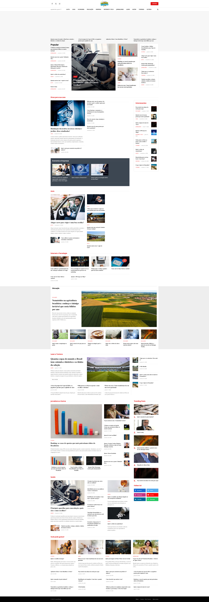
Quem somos (155, 599)
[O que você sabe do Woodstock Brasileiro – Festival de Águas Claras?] (145, 547)
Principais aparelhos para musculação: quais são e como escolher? (85, 82)
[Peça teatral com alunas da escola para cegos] (154, 109)
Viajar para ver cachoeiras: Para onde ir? (147, 72)
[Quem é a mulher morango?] (63, 547)
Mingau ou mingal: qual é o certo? (94, 344)
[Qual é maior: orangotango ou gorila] (60, 334)
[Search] (157, 9)
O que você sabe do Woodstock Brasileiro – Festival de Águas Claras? (145, 559)
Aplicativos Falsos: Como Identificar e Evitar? (117, 39)
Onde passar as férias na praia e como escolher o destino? (141, 141)
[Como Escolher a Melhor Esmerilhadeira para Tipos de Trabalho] (76, 460)
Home (137, 599)
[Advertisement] (104, 26)
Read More (55, 379)
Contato (154, 3)
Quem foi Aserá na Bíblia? (110, 435)
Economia (81, 9)
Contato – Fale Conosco (145, 599)
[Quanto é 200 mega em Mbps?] (154, 132)
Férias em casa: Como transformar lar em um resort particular (127, 86)
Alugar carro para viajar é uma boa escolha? (148, 56)
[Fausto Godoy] (146, 425)
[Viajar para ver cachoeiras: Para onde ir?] (135, 360)
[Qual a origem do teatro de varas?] (154, 124)
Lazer (128, 9)
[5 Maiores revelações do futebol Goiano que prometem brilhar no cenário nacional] (126, 427)
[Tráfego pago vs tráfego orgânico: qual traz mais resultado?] (100, 261)
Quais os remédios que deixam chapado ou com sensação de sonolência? (118, 497)
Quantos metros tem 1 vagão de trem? (60, 80)
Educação (90, 9)
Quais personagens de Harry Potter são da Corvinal (118, 559)
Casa (73, 9)
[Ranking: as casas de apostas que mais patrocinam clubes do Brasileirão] (127, 50)
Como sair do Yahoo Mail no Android (120, 269)
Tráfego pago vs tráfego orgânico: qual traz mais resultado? (99, 269)
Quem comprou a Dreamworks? (79, 177)
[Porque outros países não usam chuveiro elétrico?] (131, 334)
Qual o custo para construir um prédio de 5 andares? (71, 149)
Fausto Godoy (54, 87)
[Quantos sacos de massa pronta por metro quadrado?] (154, 116)
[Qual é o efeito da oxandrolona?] (154, 151)
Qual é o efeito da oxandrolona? (58, 74)
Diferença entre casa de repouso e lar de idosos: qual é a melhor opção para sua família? (96, 103)
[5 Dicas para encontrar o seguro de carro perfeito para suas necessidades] (96, 199)
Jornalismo (120, 9)
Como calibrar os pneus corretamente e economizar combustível (70, 238)
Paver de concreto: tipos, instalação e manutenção (95, 120)
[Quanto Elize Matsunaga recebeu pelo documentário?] (94, 460)
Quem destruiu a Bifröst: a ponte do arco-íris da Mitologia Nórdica (148, 345)
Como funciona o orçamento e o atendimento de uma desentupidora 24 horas (95, 111)
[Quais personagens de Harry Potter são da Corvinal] (118, 547)
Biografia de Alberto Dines (143, 465)
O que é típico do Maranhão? (142, 165)
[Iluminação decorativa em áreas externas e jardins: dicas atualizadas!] (68, 113)
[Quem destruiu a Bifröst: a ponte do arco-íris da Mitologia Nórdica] (149, 334)
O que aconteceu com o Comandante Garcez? (115, 420)
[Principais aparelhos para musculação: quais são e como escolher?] (94, 67)
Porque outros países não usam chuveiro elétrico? (130, 344)
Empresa (98, 9)
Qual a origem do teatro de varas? (142, 123)
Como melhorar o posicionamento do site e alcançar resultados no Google (59, 269)
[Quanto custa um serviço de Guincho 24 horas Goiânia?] (96, 218)
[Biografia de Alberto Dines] (146, 457)
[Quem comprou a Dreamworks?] (80, 169)
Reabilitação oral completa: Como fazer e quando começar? (95, 497)
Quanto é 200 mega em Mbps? (78, 277)
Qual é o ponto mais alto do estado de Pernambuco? (148, 375)
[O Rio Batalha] (135, 368)
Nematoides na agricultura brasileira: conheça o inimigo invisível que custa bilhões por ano (145, 40)
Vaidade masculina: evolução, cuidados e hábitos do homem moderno (148, 80)
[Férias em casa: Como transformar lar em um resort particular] (127, 74)
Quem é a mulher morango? (57, 559)
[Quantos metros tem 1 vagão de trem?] (96, 236)
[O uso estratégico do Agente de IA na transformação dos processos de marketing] (80, 261)
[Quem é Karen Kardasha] (126, 455)
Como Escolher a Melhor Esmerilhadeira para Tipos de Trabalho (148, 48)
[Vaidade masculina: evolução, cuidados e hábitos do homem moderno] (55, 528)
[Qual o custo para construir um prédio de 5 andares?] (55, 150)
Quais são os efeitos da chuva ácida (113, 344)
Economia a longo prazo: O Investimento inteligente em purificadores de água (93, 523)
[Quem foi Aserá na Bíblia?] (126, 437)
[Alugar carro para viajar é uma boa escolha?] (68, 207)
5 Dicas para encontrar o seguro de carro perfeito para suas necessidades (96, 209)
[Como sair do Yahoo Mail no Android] (120, 261)
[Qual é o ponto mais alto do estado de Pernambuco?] (135, 376)
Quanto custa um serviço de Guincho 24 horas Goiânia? (96, 228)
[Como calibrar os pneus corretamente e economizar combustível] (55, 240)
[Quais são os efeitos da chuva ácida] (113, 334)
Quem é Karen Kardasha (110, 453)
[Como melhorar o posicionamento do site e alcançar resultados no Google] (60, 261)
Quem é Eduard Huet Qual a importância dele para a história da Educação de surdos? (59, 66)
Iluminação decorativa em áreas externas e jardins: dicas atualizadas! (66, 129)
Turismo (141, 9)
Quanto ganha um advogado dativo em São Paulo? (99, 178)
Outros (149, 9)
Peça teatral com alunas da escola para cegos (142, 108)
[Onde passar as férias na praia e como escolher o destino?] (154, 141)
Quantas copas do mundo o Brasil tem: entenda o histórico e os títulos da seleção (62, 40)
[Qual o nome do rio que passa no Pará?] (78, 334)
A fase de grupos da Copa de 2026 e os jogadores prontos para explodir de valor (89, 40)
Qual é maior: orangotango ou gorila (59, 344)
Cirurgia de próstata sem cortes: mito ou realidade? (95, 482)
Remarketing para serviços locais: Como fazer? (142, 158)
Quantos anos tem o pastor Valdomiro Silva (60, 57)
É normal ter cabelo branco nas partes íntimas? (94, 505)
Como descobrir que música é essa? (114, 579)
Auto (68, 9)
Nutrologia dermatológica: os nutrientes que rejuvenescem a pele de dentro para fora (95, 514)
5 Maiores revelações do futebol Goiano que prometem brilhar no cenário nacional (60, 49)
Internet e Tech (109, 9)
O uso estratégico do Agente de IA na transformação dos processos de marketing (80, 270)
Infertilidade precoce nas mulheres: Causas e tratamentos (95, 489)
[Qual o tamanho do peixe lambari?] (146, 409)
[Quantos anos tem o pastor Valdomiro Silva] (126, 463)
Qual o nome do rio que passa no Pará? (78, 344)
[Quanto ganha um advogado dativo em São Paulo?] (99, 169)
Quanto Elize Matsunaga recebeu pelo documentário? (148, 64)
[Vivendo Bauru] (104, 3)
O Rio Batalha (143, 366)
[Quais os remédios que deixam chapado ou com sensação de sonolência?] (118, 486)
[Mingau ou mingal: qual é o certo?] (96, 334)
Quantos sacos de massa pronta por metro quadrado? (95, 127)
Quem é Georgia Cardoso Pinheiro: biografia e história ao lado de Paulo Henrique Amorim (112, 445)
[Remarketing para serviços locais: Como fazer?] (154, 159)
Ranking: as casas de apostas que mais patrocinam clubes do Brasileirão (126, 63)
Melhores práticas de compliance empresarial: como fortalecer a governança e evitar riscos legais (60, 179)
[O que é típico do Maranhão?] (154, 167)
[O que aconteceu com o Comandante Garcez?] (116, 411)
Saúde (134, 9)
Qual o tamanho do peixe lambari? (145, 417)
